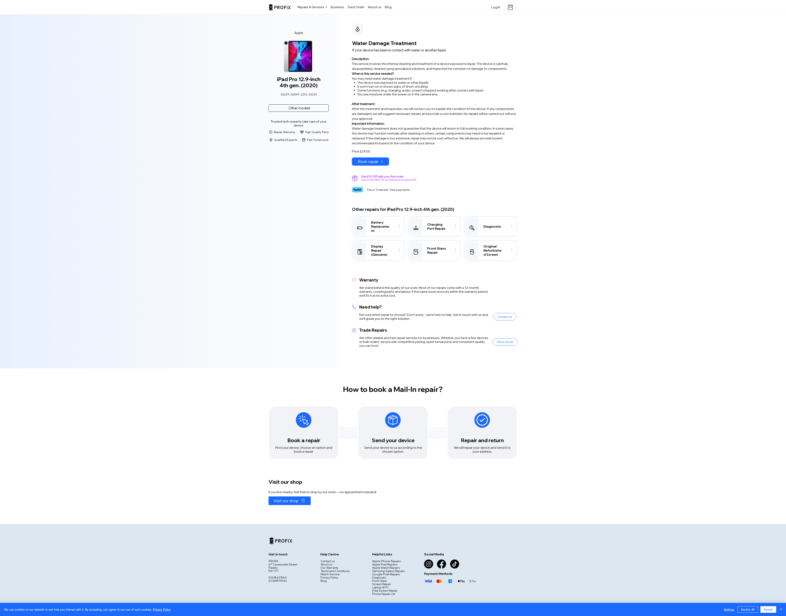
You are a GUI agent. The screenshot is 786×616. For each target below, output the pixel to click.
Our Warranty (329, 567)
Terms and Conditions (335, 571)
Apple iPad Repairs (384, 564)
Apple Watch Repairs (386, 567)
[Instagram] (428, 564)
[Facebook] (441, 564)
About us (326, 564)
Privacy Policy (329, 577)
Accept (768, 609)
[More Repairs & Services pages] (326, 7)
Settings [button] (729, 609)
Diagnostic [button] (379, 577)
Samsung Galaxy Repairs (388, 571)
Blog (324, 580)
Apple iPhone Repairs (386, 561)
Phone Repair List (383, 594)
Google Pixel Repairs (386, 574)
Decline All (747, 609)
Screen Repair (381, 584)
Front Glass (379, 580)
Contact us (328, 561)
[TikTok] (454, 564)
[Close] (781, 609)
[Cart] (510, 7)
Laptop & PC (380, 587)
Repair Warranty (284, 132)
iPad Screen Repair (385, 590)
